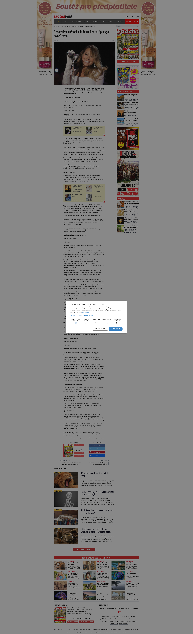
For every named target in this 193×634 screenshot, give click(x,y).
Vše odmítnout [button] (100, 329)
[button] (96, 315)
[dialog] (96, 317)
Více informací (85, 312)
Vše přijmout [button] (116, 329)
